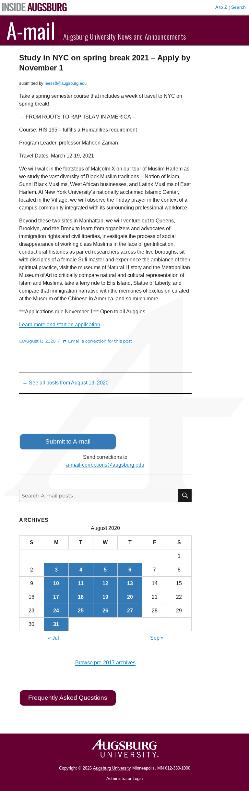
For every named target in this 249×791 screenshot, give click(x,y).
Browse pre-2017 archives (105, 662)
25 (81, 610)
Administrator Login (124, 778)
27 (130, 610)
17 (56, 597)
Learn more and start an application (59, 324)
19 (105, 597)
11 (81, 583)
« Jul (53, 638)
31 (56, 624)
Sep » (157, 638)
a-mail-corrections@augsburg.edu (105, 465)
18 (81, 597)
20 (130, 597)
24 (56, 610)
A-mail (30, 30)
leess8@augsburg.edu (66, 83)
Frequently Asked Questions (67, 697)
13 (130, 583)
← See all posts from (65, 382)
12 (105, 583)
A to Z (221, 7)
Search (238, 7)
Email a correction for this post (100, 341)
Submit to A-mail (67, 441)
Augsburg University (112, 768)
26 (105, 610)
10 (56, 583)
